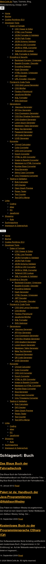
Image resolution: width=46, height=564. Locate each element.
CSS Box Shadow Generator (27, 116)
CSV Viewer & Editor (24, 29)
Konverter (14, 141)
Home (7, 13)
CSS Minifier (20, 88)
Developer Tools (12, 22)
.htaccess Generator (23, 107)
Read (17, 485)
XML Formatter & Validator (26, 54)
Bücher (8, 16)
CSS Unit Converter (23, 150)
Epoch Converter (22, 153)
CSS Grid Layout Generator (27, 85)
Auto (12, 219)
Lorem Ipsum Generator (25, 122)
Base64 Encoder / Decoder (26, 63)
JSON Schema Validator (25, 41)
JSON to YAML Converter (26, 47)
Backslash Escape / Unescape (28, 60)
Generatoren (15, 103)
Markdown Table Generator (26, 125)
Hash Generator (22, 69)
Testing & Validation (18, 178)
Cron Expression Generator (27, 113)
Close (3, 231)
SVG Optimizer (21, 100)
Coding (13, 203)
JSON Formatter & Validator (27, 35)
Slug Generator (21, 169)
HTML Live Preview (23, 32)
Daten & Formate (17, 25)
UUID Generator (22, 138)
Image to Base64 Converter (27, 160)
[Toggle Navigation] (2, 8)
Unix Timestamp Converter (26, 175)
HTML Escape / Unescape (26, 72)
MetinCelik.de (6, 1)
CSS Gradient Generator (25, 119)
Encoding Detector (23, 66)
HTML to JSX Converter (25, 156)
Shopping (9, 216)
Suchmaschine (11, 222)
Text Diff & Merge (22, 197)
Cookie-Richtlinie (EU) (15, 19)
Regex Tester (20, 191)
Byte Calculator (21, 181)
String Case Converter (24, 172)
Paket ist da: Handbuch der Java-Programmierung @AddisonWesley (19, 496)
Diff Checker (20, 185)
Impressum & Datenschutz (16, 225)
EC (11, 210)
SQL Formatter (21, 97)
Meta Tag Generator (23, 128)
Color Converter (22, 147)
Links (7, 200)
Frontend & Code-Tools (20, 82)
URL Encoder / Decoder (25, 78)
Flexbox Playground (23, 91)
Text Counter (20, 194)
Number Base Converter (25, 166)
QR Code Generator (23, 135)
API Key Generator (23, 110)
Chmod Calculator (23, 144)
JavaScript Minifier (23, 94)
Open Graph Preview (24, 188)
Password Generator (24, 131)
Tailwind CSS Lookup (24, 50)
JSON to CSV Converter (25, 44)
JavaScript (14, 213)
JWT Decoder (21, 75)
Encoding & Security (19, 57)
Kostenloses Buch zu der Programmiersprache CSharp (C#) (20, 530)
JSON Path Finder (23, 38)
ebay (12, 206)
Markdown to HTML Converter (28, 163)
